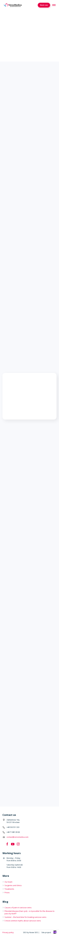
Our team (8, 882)
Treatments (9, 889)
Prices (7, 892)
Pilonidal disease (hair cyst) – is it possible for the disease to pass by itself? (29, 912)
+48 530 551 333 (13, 827)
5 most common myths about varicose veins (23, 920)
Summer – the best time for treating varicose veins (25, 917)
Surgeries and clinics (13, 885)
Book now (44, 5)
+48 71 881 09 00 (13, 832)
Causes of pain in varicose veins (18, 907)
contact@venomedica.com (17, 837)
